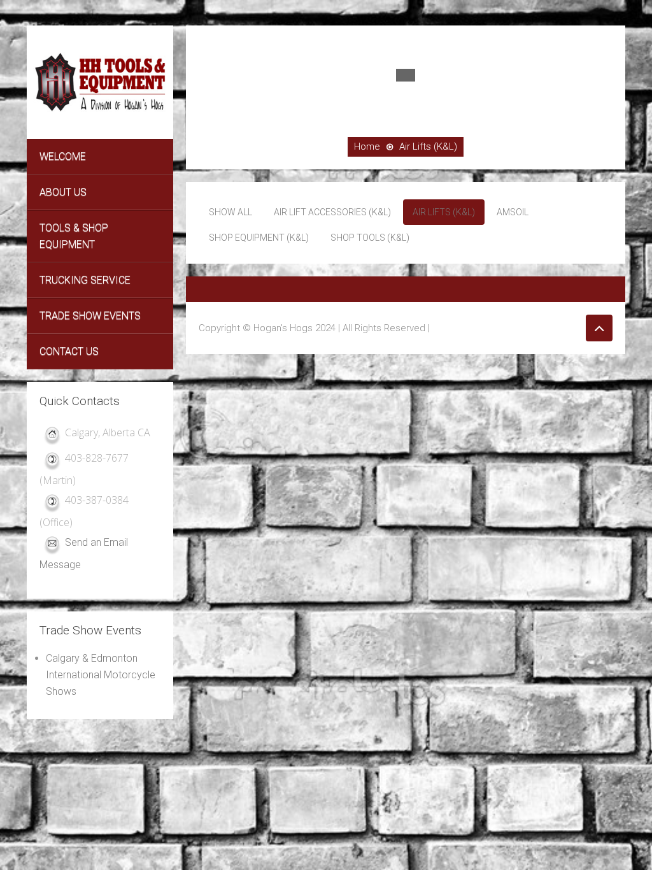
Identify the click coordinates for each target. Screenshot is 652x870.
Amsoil (512, 212)
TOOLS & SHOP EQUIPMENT (73, 236)
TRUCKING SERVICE (85, 280)
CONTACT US (69, 351)
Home (367, 146)
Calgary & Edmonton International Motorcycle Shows (100, 674)
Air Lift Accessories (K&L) (332, 212)
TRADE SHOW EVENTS (90, 316)
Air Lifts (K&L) (444, 212)
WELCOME (62, 156)
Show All (230, 212)
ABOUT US (63, 192)
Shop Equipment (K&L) (259, 237)
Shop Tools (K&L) (369, 237)
